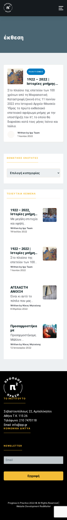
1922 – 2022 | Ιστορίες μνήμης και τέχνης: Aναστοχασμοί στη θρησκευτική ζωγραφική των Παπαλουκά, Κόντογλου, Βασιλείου (43, 81)
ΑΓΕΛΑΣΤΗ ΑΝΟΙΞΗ (19, 289)
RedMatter (45, 506)
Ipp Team (35, 132)
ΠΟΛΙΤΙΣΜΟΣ (36, 72)
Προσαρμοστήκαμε (23, 328)
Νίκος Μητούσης (32, 305)
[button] (61, 8)
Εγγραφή (33, 476)
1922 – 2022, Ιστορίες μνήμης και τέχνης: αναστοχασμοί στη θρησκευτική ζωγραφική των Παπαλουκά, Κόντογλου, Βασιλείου (24, 212)
